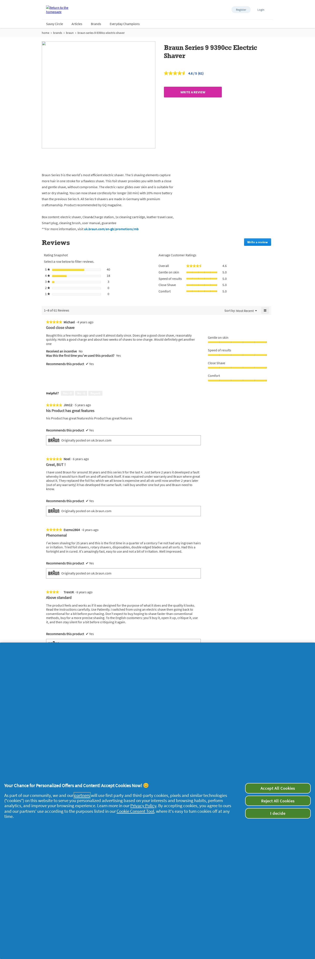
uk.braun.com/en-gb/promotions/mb (111, 229)
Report (95, 393)
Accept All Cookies (278, 788)
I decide (277, 813)
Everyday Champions (125, 24)
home (45, 33)
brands (57, 33)
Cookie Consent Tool (135, 811)
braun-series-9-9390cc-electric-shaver (101, 33)
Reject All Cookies (278, 800)
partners (82, 795)
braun (70, 33)
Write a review (192, 92)
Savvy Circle (54, 24)
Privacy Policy (143, 805)
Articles (77, 24)
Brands (96, 24)
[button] (241, 9)
